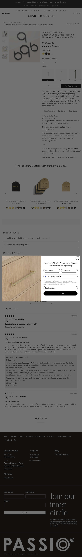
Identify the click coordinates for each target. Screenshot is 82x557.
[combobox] (47, 276)
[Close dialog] (77, 258)
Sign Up (60, 293)
